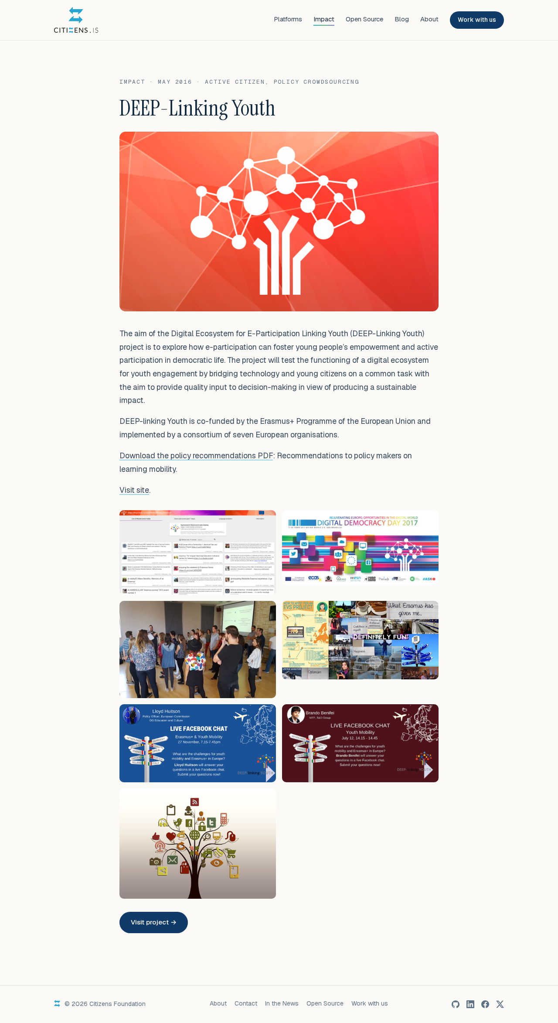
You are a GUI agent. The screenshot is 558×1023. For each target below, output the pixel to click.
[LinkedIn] (470, 1004)
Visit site (134, 490)
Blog (402, 19)
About (429, 19)
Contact (246, 1003)
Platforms (288, 19)
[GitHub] (455, 1004)
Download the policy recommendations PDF (196, 455)
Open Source (364, 19)
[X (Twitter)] (500, 1004)
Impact (323, 19)
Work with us (477, 20)
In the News (282, 1003)
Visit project (154, 922)
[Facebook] (485, 1004)
